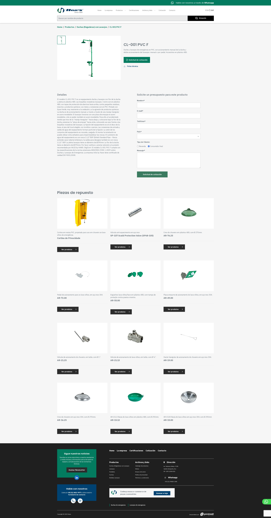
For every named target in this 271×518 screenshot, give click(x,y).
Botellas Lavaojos (114, 478)
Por (207, 10)
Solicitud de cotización (138, 60)
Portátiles (112, 472)
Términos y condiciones (142, 478)
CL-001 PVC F (115, 27)
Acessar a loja (162, 493)
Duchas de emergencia (118, 505)
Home (99, 10)
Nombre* (141, 100)
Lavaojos (112, 469)
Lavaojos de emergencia (137, 505)
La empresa (109, 10)
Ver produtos (66, 249)
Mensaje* (141, 150)
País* (139, 132)
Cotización (162, 10)
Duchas (111, 475)
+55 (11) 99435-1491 (171, 481)
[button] (61, 40)
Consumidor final (156, 146)
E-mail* (140, 111)
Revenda (142, 146)
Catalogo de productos (141, 466)
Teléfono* (141, 121)
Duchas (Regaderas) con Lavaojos (92, 27)
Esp (212, 10)
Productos (119, 10)
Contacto (172, 10)
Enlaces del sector (140, 472)
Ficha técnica (132, 66)
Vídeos (137, 469)
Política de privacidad (141, 475)
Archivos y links (147, 10)
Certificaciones (134, 10)
